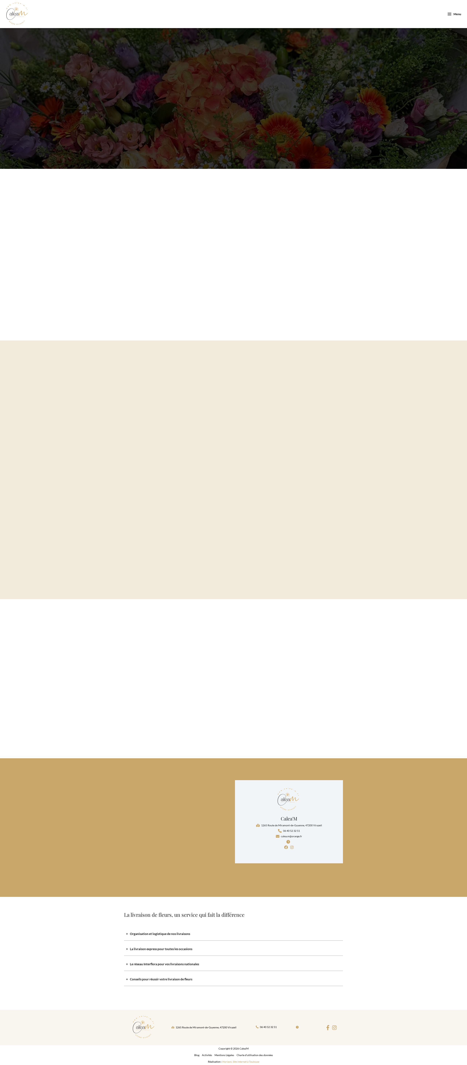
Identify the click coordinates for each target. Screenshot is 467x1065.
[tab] (233, 934)
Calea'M (289, 818)
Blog (196, 1055)
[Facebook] (327, 1027)
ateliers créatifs (326, 277)
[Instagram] (334, 1027)
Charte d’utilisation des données (255, 1055)
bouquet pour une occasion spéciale (318, 261)
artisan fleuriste (311, 239)
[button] (289, 825)
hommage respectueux (308, 267)
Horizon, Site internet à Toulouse (240, 1061)
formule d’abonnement (314, 272)
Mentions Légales (224, 1055)
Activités (207, 1055)
